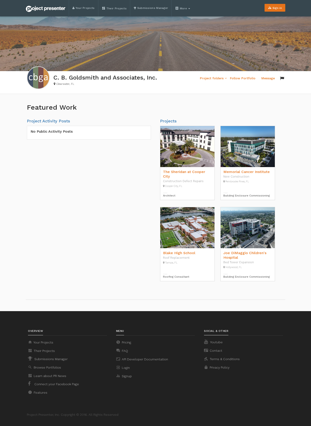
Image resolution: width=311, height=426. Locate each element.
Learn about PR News (47, 376)
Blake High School (179, 253)
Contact (213, 350)
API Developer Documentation (142, 359)
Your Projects (84, 8)
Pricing (123, 342)
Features (37, 392)
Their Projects (114, 8)
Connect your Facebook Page (56, 384)
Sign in (275, 8)
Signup (124, 376)
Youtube (216, 342)
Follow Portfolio (242, 78)
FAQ (122, 351)
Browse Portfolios (44, 367)
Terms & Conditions (222, 359)
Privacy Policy (216, 367)
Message (268, 78)
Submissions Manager (152, 8)
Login (123, 367)
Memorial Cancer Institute (246, 172)
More (181, 8)
